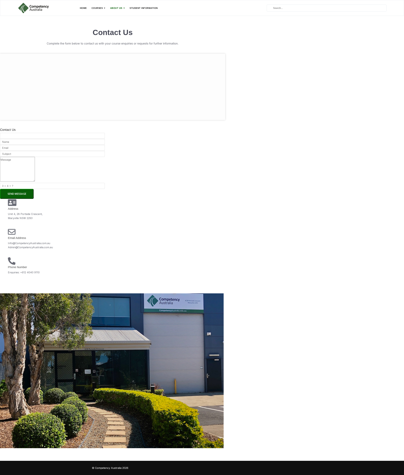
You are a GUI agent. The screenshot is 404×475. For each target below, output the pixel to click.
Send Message (17, 194)
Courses (97, 8)
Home (83, 8)
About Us (116, 8)
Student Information (144, 8)
